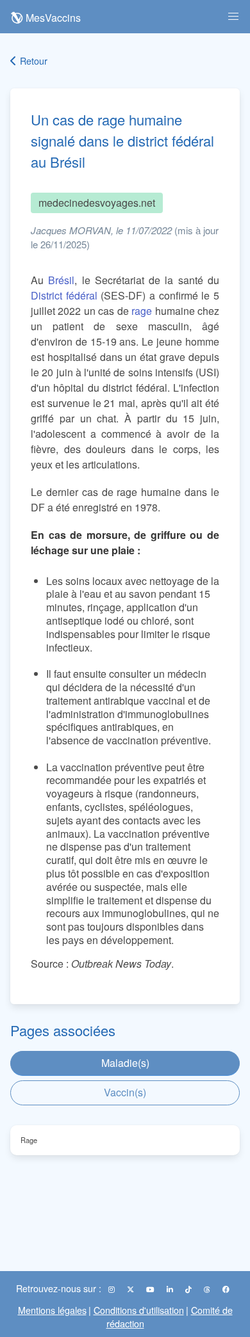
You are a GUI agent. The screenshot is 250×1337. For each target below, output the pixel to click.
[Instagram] (112, 1289)
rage (141, 310)
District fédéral (64, 295)
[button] (233, 16)
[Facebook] (226, 1289)
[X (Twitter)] (131, 1289)
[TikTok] (189, 1289)
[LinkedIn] (171, 1289)
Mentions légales (52, 1310)
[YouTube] (151, 1289)
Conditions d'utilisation (139, 1310)
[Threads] (208, 1289)
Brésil (61, 280)
